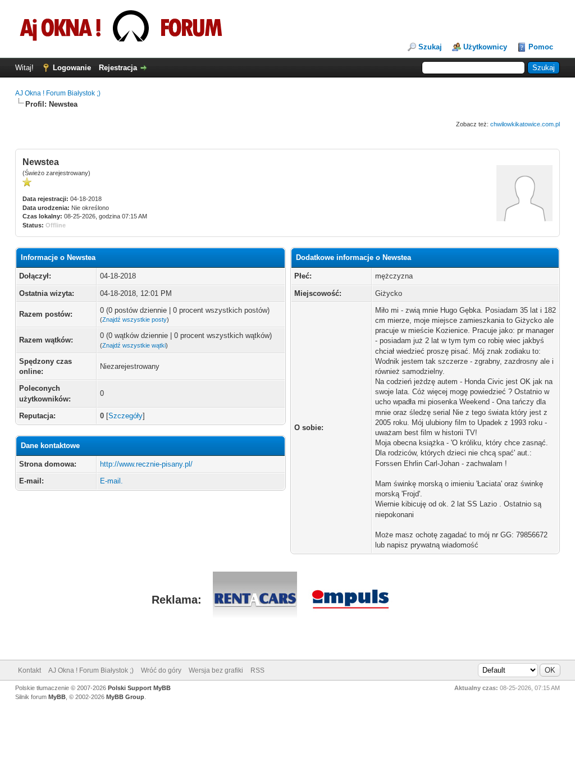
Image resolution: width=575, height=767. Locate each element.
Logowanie (72, 67)
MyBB (57, 696)
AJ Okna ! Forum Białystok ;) (58, 93)
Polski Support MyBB (139, 687)
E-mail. (111, 481)
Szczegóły (125, 416)
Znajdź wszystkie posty (134, 319)
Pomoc (540, 47)
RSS (257, 670)
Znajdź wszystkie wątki (134, 345)
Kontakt (29, 670)
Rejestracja (118, 67)
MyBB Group (125, 696)
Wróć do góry (161, 670)
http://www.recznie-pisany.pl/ (146, 464)
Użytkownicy (485, 47)
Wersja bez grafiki (216, 670)
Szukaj (430, 47)
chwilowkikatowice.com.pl (525, 124)
